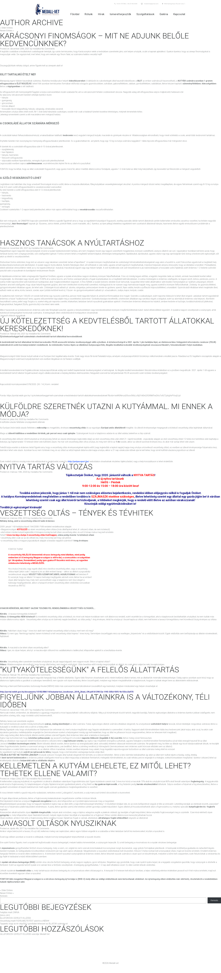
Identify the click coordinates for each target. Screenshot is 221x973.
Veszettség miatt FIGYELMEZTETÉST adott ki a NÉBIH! (24, 921)
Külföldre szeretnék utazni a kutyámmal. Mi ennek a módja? (106, 410)
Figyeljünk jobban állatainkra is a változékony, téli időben (105, 700)
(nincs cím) (5, 915)
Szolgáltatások (145, 14)
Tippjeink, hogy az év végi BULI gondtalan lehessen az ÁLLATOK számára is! (34, 923)
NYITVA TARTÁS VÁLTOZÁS (46, 466)
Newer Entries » (7, 30)
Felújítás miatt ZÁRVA (9, 912)
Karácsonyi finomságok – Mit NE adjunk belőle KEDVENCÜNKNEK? (94, 39)
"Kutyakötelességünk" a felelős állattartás (89, 669)
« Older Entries (6, 28)
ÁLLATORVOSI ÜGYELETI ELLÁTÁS (15, 918)
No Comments (48, 49)
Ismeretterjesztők (120, 14)
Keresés (3, 896)
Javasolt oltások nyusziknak (12, 315)
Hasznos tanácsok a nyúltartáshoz (72, 242)
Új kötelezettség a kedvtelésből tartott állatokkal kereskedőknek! (107, 324)
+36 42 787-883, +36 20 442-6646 (126, 4)
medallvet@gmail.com (151, 4)
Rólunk (89, 14)
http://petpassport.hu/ (78, 461)
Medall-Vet (44, 934)
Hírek (101, 14)
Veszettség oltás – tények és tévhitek (76, 512)
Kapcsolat (179, 14)
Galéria (164, 14)
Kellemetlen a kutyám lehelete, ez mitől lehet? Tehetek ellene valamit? (95, 769)
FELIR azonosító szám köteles (137, 373)
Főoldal (74, 14)
